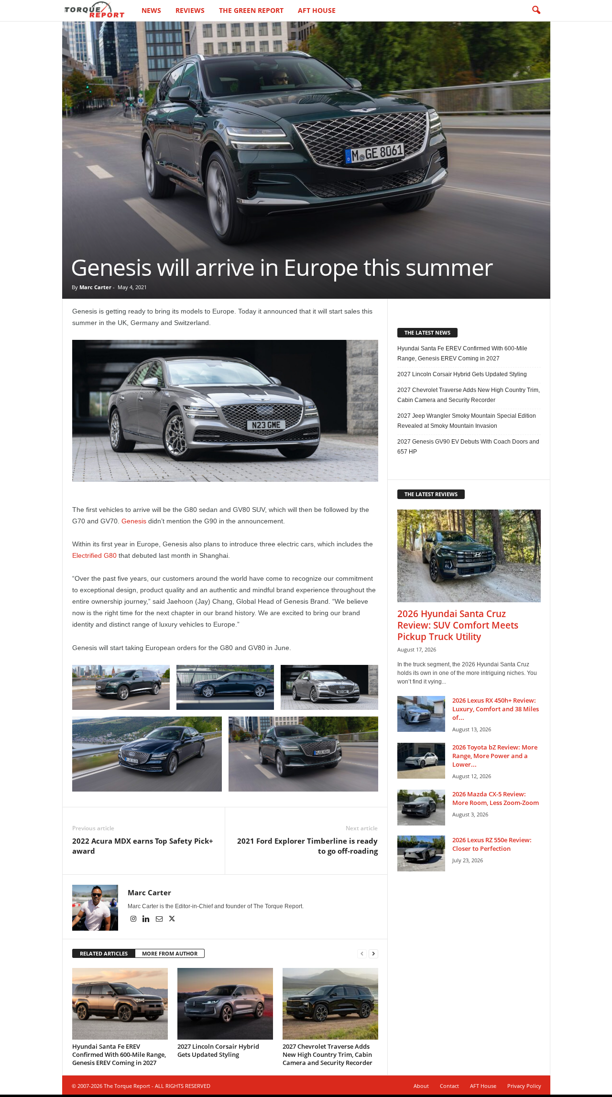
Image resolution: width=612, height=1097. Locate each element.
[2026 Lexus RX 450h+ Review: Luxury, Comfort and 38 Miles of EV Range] (421, 714)
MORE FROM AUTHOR (169, 953)
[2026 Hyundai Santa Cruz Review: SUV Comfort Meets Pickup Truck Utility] (469, 556)
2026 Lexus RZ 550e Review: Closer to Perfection (492, 844)
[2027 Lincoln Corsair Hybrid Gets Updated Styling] (225, 1004)
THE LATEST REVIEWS (431, 494)
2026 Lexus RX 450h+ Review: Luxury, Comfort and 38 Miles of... (495, 709)
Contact (449, 1085)
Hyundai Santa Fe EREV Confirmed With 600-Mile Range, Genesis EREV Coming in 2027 (119, 1054)
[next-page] (373, 954)
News (151, 10)
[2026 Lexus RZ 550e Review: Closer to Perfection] (421, 853)
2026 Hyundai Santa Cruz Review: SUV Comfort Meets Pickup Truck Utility (457, 625)
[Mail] (159, 919)
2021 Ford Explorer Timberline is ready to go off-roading (307, 846)
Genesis (133, 521)
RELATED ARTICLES (104, 953)
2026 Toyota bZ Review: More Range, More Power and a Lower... (494, 756)
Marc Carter (95, 287)
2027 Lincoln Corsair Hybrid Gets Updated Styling (218, 1050)
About (421, 1085)
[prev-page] (362, 954)
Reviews (190, 10)
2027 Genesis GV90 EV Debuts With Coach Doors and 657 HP (468, 446)
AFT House (317, 10)
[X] (172, 919)
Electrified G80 (94, 555)
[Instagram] (134, 919)
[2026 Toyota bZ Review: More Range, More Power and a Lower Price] (421, 761)
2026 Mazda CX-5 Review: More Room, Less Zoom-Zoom (495, 798)
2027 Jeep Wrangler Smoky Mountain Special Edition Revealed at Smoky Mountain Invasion (466, 421)
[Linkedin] (147, 919)
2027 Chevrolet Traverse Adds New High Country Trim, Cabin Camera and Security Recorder (327, 1054)
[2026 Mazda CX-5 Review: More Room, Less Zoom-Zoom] (421, 807)
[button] (535, 10)
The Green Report (251, 10)
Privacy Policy (524, 1085)
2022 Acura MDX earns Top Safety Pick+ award (142, 846)
